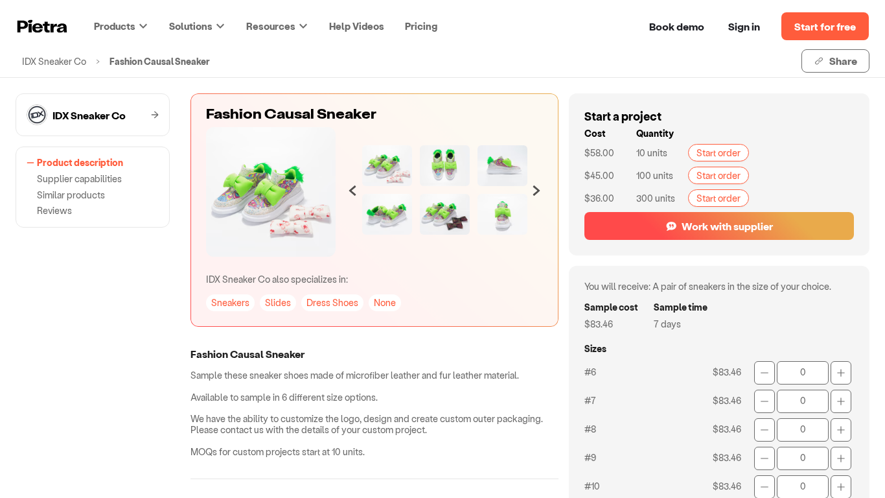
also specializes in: (277, 279)
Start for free (825, 26)
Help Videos (356, 26)
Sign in (744, 26)
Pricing (421, 26)
